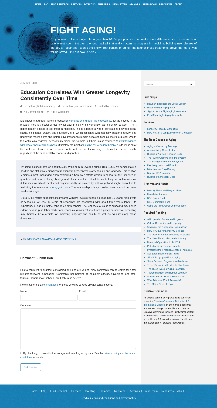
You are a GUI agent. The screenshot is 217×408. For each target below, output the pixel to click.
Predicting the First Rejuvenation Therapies (169, 249)
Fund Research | (60, 391)
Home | (36, 391)
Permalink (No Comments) (77, 106)
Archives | (136, 391)
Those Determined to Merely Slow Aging (168, 265)
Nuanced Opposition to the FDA (163, 242)
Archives (134, 4)
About (178, 4)
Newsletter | (121, 391)
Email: (82, 291)
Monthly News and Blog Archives (164, 190)
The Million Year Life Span (160, 284)
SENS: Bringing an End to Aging (163, 257)
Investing (89, 4)
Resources (165, 4)
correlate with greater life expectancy (90, 120)
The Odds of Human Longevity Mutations (168, 234)
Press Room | (152, 391)
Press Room (149, 4)
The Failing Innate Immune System (165, 161)
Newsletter (119, 4)
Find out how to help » (82, 52)
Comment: (26, 305)
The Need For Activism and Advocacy (166, 238)
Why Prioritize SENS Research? (164, 280)
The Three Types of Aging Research (166, 269)
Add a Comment (60, 111)
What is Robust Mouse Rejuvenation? (166, 276)
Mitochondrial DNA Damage (161, 169)
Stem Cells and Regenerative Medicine (167, 261)
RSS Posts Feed (156, 198)
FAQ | (45, 391)
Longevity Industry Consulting (162, 128)
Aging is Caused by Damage (162, 146)
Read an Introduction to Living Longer (166, 103)
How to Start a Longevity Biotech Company (169, 132)
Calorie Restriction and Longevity (164, 223)
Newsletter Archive (157, 194)
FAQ (46, 4)
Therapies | (106, 391)
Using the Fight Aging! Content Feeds (166, 205)
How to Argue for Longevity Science (165, 230)
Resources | (169, 391)
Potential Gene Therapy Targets (163, 246)
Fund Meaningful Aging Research (164, 115)
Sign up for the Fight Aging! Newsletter (167, 111)
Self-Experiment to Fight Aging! (163, 253)
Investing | (91, 391)
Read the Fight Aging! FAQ (161, 107)
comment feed (50, 284)
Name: (24, 291)
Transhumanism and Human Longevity (167, 272)
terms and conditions (103, 398)
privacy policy (111, 353)
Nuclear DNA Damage (158, 173)
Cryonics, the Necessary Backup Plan (167, 227)
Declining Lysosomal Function (162, 165)
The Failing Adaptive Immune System (166, 157)
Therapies (104, 4)
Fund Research (59, 4)
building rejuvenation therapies (100, 145)
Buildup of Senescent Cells (161, 176)
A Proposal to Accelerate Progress (165, 219)
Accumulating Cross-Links (161, 150)
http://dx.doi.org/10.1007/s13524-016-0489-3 (51, 238)
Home (38, 4)
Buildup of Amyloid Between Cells (164, 154)
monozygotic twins (59, 187)
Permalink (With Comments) (39, 106)
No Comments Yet (34, 111)
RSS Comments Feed (158, 202)
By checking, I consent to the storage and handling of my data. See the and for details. (78, 355)
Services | (77, 391)
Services (76, 4)
